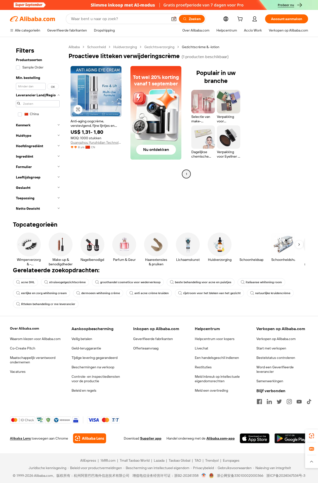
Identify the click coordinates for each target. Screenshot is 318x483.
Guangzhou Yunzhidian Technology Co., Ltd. (96, 142)
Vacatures (18, 372)
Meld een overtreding (211, 390)
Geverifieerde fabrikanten (153, 339)
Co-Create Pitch (22, 348)
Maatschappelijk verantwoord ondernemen (32, 360)
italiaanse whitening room (264, 282)
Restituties (203, 367)
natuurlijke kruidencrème (272, 293)
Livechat (201, 348)
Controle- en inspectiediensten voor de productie (96, 379)
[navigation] (38, 129)
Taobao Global (179, 460)
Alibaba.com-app (220, 438)
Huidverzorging (125, 47)
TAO (198, 460)
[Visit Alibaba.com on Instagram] (289, 402)
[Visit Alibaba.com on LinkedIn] (269, 402)
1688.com (108, 460)
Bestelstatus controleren (275, 358)
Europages (231, 460)
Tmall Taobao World (135, 460)
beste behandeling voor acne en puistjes (203, 282)
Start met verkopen (271, 348)
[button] (174, 19)
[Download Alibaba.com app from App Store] (255, 438)
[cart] (241, 20)
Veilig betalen (82, 339)
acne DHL (28, 282)
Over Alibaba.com (24, 328)
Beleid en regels (84, 390)
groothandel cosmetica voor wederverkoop (130, 282)
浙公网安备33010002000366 (240, 476)
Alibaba (74, 47)
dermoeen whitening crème (100, 293)
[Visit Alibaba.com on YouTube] (299, 402)
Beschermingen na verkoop (93, 367)
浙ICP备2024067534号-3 (285, 476)
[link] (311, 435)
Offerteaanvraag (146, 348)
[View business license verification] (203, 475)
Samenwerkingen (269, 381)
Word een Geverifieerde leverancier (275, 369)
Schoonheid (96, 47)
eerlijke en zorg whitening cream (44, 293)
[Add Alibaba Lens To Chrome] (89, 438)
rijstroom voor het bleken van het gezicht (212, 293)
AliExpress (88, 460)
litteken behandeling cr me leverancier (48, 304)
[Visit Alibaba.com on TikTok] (309, 402)
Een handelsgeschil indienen (217, 358)
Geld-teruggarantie (86, 348)
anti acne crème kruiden (151, 293)
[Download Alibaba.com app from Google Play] (291, 438)
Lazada (159, 460)
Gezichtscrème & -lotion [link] (200, 47)
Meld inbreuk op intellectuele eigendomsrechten (217, 379)
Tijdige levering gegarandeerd (95, 358)
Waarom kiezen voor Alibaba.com (35, 339)
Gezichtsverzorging (159, 47)
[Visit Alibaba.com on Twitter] (279, 402)
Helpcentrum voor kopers (215, 339)
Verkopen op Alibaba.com (276, 339)
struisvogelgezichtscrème (67, 282)
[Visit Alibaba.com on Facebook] (259, 402)
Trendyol (212, 460)
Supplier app (150, 438)
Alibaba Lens (20, 438)
